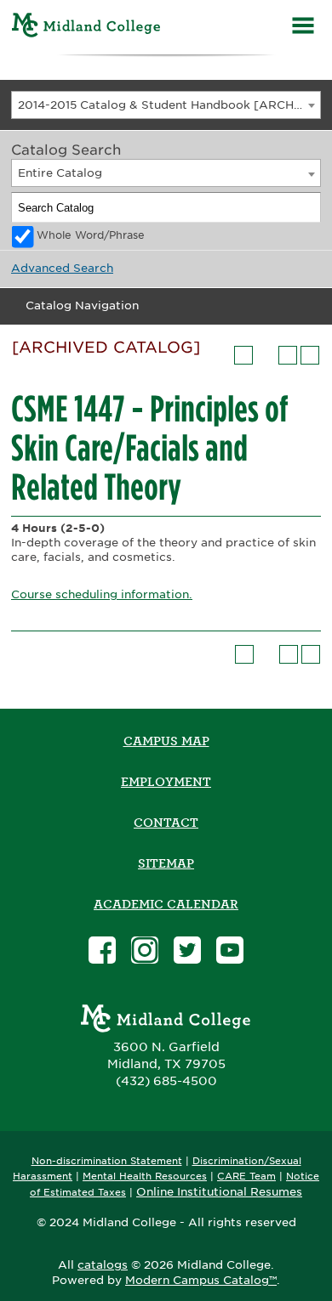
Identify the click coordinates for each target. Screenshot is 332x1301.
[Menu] (303, 27)
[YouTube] (229, 952)
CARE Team (246, 1176)
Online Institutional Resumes (219, 1191)
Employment (166, 782)
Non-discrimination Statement (106, 1161)
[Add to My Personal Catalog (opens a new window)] (243, 355)
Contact (166, 822)
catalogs (102, 1265)
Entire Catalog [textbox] (60, 173)
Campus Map (166, 741)
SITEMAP (166, 863)
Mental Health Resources (145, 1176)
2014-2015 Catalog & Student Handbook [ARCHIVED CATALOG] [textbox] (169, 105)
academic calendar (166, 904)
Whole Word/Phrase (91, 235)
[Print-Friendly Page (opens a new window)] (287, 355)
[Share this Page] (265, 355)
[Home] (86, 27)
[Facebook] (102, 952)
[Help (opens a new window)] (310, 355)
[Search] (306, 207)
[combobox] (166, 105)
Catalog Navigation (82, 305)
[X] (187, 952)
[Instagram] (144, 952)
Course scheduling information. (101, 594)
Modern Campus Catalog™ (201, 1280)
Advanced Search (62, 268)
